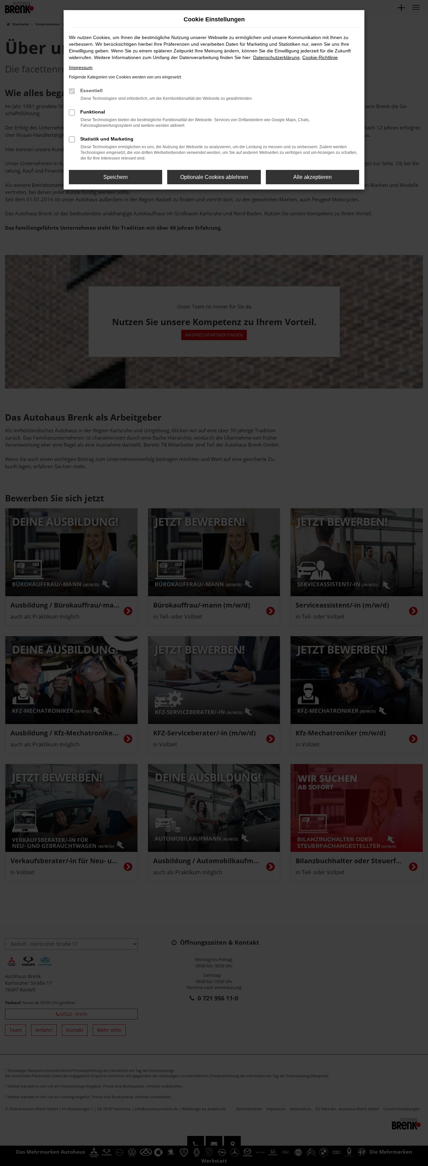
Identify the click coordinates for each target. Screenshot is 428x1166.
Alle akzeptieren (312, 177)
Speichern (115, 177)
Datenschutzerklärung (276, 57)
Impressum (81, 67)
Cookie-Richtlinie (320, 57)
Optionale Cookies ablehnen (214, 177)
